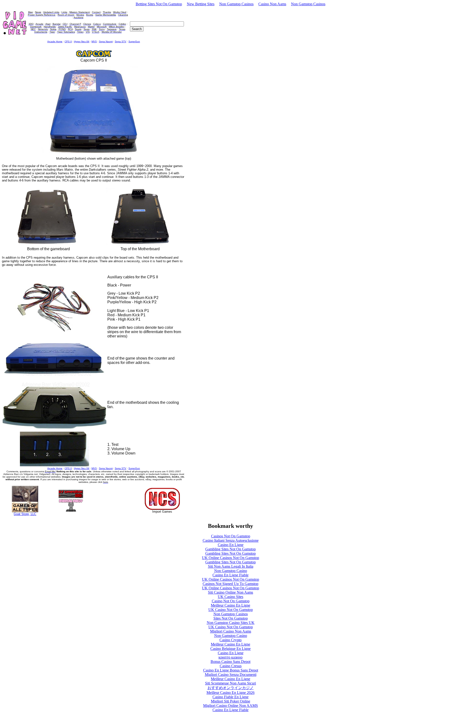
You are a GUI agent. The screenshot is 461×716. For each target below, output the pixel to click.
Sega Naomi (106, 41)
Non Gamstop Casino (230, 571)
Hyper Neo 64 (81, 41)
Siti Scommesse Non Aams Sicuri (230, 683)
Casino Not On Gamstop (230, 601)
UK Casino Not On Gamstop (230, 610)
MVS (94, 41)
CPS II (68, 41)
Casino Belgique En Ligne (230, 649)
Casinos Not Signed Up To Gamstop (230, 584)
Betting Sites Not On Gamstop (159, 4)
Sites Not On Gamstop (230, 618)
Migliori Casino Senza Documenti (230, 674)
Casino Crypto (230, 640)
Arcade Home (54, 41)
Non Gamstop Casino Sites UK (231, 623)
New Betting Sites (200, 4)
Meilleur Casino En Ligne (230, 605)
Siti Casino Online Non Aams (230, 592)
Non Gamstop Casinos (236, 4)
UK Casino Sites (230, 597)
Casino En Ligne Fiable (230, 575)
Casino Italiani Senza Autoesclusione (231, 540)
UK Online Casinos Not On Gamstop (230, 558)
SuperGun (134, 41)
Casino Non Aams (272, 4)
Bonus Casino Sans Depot (230, 662)
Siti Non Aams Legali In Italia (230, 566)
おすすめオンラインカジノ (230, 688)
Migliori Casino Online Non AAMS (230, 706)
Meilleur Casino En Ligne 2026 (230, 693)
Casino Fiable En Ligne (230, 697)
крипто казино (230, 657)
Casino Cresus (231, 666)
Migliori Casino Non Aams (230, 631)
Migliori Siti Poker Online (230, 701)
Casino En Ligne (230, 545)
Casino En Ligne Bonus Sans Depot (230, 670)
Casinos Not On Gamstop (230, 536)
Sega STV (120, 41)
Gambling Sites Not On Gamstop (230, 549)
